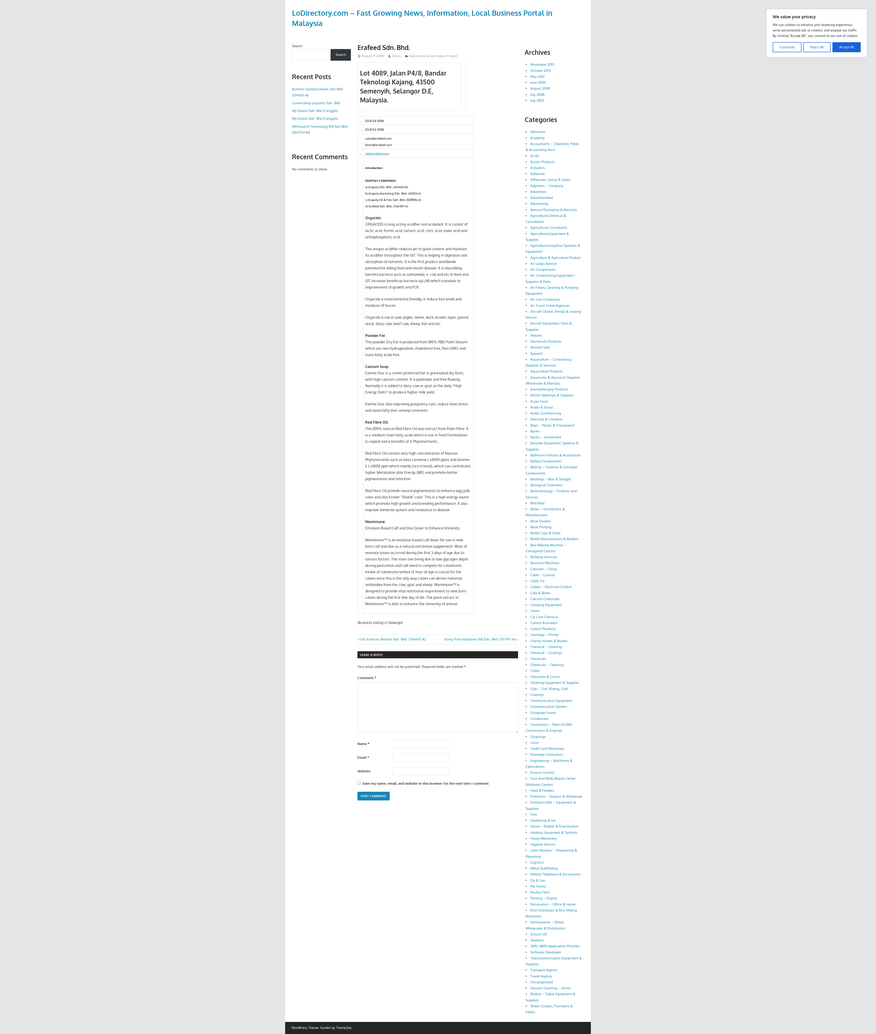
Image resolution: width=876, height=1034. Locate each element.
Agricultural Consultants (548, 227)
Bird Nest (537, 503)
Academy (537, 138)
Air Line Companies (545, 299)
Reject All (817, 47)
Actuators (537, 168)
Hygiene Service (542, 844)
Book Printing (540, 527)
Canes (535, 611)
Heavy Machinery (543, 838)
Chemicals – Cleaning (547, 665)
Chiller (535, 671)
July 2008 (537, 94)
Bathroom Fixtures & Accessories (555, 455)
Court (534, 742)
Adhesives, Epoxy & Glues (550, 179)
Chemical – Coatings (546, 653)
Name (363, 744)
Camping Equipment (546, 605)
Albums (536, 335)
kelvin (396, 56)
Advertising (539, 203)
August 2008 (540, 88)
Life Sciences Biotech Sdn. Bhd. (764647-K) (392, 639)
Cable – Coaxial (542, 575)
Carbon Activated (543, 623)
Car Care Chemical (544, 617)
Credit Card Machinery (547, 748)
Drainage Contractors (546, 754)
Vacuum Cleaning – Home (550, 988)
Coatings (537, 695)
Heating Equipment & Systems (553, 832)
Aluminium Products (545, 341)
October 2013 (540, 70)
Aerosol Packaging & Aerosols (553, 210)
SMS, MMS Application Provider (555, 946)
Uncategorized (541, 982)
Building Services (543, 557)
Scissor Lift (538, 934)
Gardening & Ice (542, 820)
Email (363, 757)
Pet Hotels (538, 886)
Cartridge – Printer (544, 635)
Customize (787, 47)
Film (533, 814)
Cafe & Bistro (540, 593)
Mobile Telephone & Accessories (555, 874)
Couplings (538, 736)
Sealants (537, 940)
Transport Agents (543, 970)
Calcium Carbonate (544, 599)
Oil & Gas (537, 880)
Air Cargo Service (543, 263)
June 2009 (538, 82)
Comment (366, 678)
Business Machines (544, 563)
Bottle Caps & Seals (545, 533)
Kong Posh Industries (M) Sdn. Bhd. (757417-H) (480, 639)
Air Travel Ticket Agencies (550, 305)
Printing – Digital (543, 898)
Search (297, 46)
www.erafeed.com (377, 153)
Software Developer (545, 952)
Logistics (537, 862)
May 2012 (537, 76)
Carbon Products (543, 629)
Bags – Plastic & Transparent (552, 425)
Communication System (548, 706)
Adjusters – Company (546, 186)
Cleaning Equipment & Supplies (554, 682)
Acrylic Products (542, 162)
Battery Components (546, 461)
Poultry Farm (540, 892)
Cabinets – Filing (543, 569)
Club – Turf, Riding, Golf (549, 689)
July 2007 (537, 100)
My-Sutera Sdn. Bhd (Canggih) (315, 111)
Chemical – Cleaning (546, 647)
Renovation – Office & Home (553, 904)
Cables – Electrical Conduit (550, 587)
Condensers (539, 718)
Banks (535, 431)
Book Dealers (540, 521)
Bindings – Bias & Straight (550, 479)
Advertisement (541, 197)
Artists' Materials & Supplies (552, 395)
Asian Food (539, 401)
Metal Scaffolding (544, 868)
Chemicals (538, 658)
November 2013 (542, 64)
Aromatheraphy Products (549, 389)
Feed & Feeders (542, 790)
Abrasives (537, 132)
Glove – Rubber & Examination (554, 826)
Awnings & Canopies (546, 419)
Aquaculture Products (546, 371)
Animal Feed (540, 347)
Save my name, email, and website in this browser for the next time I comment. (425, 783)
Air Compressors (543, 269)
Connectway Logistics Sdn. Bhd (316, 103)
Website (363, 771)
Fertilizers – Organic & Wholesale (556, 796)
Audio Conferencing (545, 413)
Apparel (536, 353)
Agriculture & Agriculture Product (433, 56)
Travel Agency (541, 976)
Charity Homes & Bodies (549, 641)
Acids (534, 156)
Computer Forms (543, 713)
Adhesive (537, 174)
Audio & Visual (541, 407)
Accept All (846, 47)
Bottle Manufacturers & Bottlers (554, 539)
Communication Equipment (551, 700)
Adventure (538, 192)
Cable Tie (537, 581)
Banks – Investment (545, 437)
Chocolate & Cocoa (545, 677)
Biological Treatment (546, 485)
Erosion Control (542, 772)
